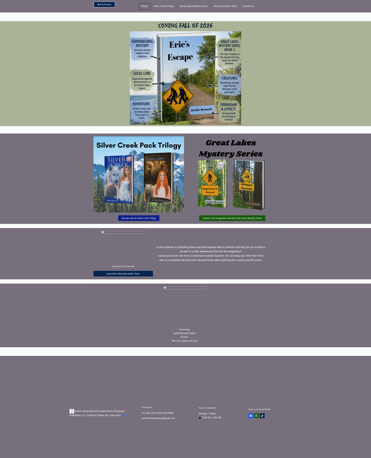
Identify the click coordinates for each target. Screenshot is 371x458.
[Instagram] (256, 415)
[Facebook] (250, 415)
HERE (124, 415)
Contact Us (248, 6)
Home (144, 6)
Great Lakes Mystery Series (194, 6)
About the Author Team (225, 6)
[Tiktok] (262, 415)
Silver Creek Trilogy (163, 6)
